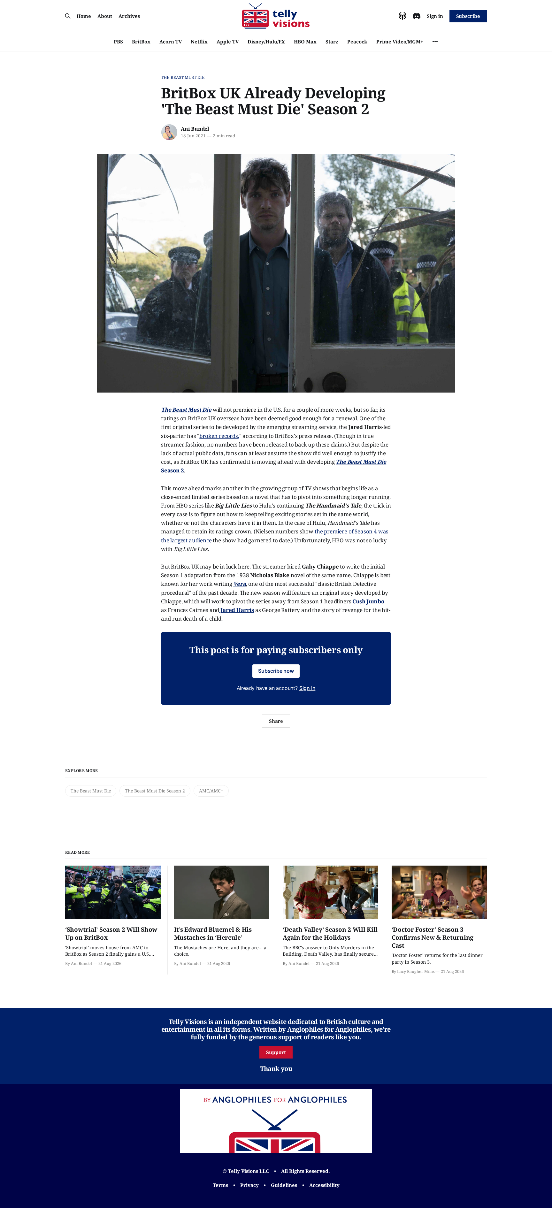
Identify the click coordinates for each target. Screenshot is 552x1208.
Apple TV (228, 41)
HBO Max (305, 41)
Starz (332, 41)
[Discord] (416, 16)
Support (276, 1052)
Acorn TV (170, 41)
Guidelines (284, 1185)
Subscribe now (276, 671)
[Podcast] (402, 16)
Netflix (199, 41)
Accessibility (324, 1185)
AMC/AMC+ (211, 791)
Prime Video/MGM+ (399, 41)
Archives (129, 16)
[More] (435, 41)
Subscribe (468, 16)
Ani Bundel (195, 128)
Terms (220, 1185)
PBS (118, 41)
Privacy (249, 1185)
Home (84, 16)
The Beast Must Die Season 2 (155, 791)
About (104, 16)
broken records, (219, 436)
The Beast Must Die (182, 77)
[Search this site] (68, 16)
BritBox (141, 41)
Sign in (435, 16)
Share (276, 721)
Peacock (357, 41)
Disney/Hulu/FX (266, 41)
